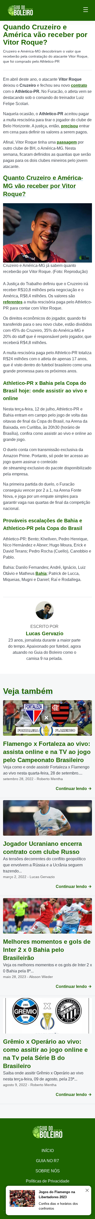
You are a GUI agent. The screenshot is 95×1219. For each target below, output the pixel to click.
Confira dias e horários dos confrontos (58, 1206)
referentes (13, 302)
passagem (67, 142)
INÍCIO (48, 1150)
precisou (69, 126)
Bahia (41, 573)
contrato (79, 85)
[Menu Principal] (85, 10)
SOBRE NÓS (47, 1171)
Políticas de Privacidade (47, 1181)
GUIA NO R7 (47, 1161)
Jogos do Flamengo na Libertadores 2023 (57, 1194)
